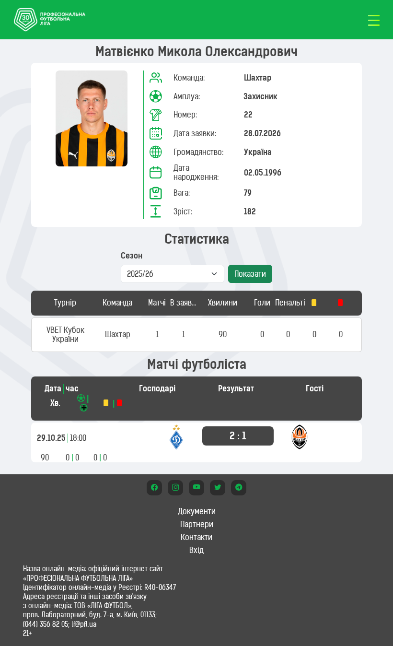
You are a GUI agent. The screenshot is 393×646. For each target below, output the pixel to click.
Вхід (196, 550)
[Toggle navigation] (374, 19)
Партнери (196, 524)
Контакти (196, 537)
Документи (197, 511)
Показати (250, 274)
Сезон (131, 255)
